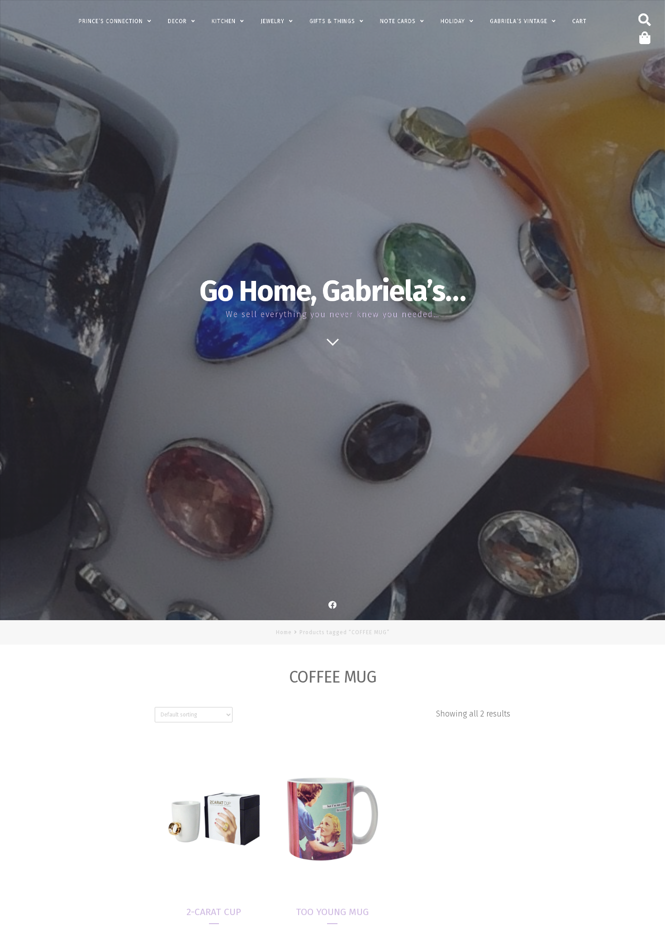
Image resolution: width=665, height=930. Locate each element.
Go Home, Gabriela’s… (333, 291)
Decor (177, 21)
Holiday (453, 21)
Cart (579, 21)
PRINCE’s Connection (111, 21)
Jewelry (273, 21)
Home (284, 632)
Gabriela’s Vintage (518, 21)
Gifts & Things (332, 21)
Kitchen (224, 21)
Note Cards (398, 21)
